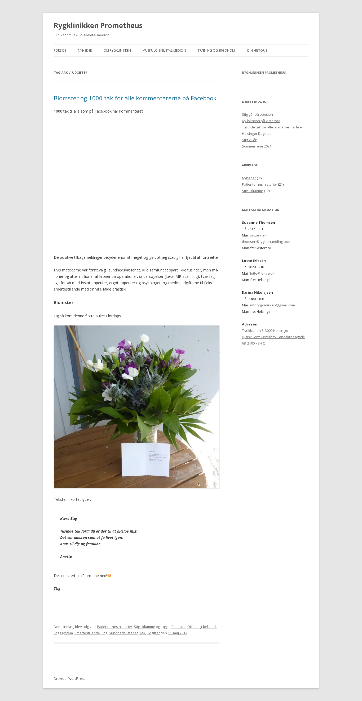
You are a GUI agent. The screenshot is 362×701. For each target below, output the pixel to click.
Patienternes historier (114, 626)
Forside (60, 50)
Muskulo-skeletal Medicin (164, 50)
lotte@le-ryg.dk (262, 273)
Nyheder (85, 50)
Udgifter (153, 633)
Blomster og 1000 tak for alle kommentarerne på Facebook (135, 98)
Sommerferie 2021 (256, 146)
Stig (104, 633)
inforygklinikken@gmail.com (272, 305)
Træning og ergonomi (217, 50)
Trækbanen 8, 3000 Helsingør (265, 330)
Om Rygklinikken (117, 50)
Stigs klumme (144, 626)
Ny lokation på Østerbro (261, 120)
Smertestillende (87, 633)
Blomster (178, 626)
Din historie (257, 50)
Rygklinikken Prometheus (98, 25)
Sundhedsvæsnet (123, 633)
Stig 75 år (249, 139)
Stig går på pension (257, 114)
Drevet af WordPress (69, 678)
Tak (142, 633)
